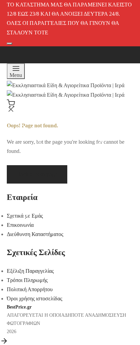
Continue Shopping (43, 67)
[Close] (122, 12)
